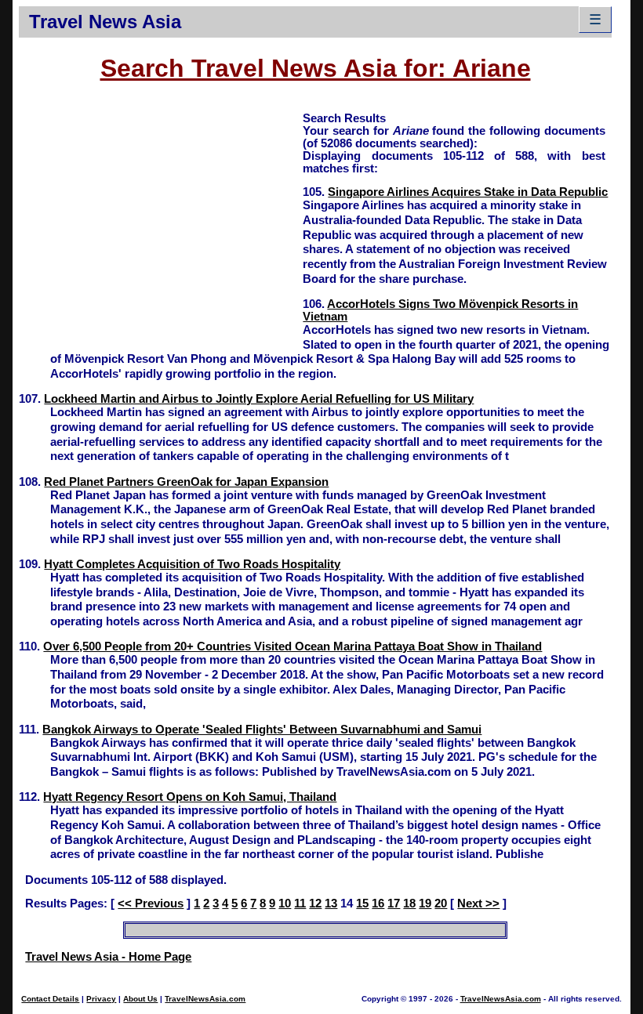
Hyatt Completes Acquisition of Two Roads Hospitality (192, 564)
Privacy (101, 998)
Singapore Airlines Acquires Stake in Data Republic (468, 192)
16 (378, 903)
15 (362, 903)
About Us (140, 998)
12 (315, 903)
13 (331, 903)
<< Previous (150, 903)
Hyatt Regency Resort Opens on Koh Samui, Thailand (189, 797)
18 (409, 903)
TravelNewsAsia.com (205, 998)
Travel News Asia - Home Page (108, 957)
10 (284, 903)
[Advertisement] (160, 220)
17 (393, 903)
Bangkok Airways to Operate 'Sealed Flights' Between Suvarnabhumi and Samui (261, 729)
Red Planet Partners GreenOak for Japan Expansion (186, 482)
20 (440, 903)
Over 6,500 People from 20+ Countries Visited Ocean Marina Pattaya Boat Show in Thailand (292, 646)
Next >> (478, 903)
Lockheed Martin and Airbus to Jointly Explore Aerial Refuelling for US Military (259, 399)
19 (425, 903)
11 (300, 903)
